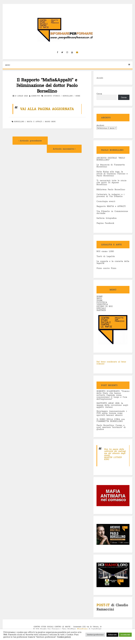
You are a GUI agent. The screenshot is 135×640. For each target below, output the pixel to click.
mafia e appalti (34, 121)
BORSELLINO (68, 96)
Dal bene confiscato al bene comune (111, 362)
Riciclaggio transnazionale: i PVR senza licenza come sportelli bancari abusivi (112, 413)
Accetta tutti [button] (125, 634)
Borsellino (19, 121)
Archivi (100, 125)
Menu (7, 65)
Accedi (100, 77)
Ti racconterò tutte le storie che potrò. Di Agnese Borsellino (111, 182)
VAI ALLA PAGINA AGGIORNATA (47, 109)
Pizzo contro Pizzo (106, 268)
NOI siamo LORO (105, 251)
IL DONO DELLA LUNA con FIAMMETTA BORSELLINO (111, 420)
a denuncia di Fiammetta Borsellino (111, 165)
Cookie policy (64, 637)
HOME (100, 296)
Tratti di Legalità (106, 256)
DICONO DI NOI (105, 306)
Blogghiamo (82, 629)
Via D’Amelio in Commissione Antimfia (112, 212)
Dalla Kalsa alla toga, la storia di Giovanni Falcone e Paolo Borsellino (112, 173)
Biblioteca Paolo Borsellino (111, 189)
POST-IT (103, 605)
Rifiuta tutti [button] (112, 634)
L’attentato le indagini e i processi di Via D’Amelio (110, 195)
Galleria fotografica (107, 218)
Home (77, 96)
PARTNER (101, 310)
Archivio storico (52, 96)
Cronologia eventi (106, 201)
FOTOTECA (102, 302)
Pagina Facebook (105, 223)
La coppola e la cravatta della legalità (113, 262)
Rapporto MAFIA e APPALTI (111, 206)
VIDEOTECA (102, 304)
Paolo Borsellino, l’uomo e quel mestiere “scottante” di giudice (111, 427)
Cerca (99, 93)
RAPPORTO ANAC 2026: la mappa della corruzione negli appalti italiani (112, 405)
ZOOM (99, 300)
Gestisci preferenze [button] (95, 634)
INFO (99, 298)
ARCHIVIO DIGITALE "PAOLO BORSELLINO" (111, 158)
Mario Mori (50, 121)
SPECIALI (101, 308)
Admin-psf (35, 96)
